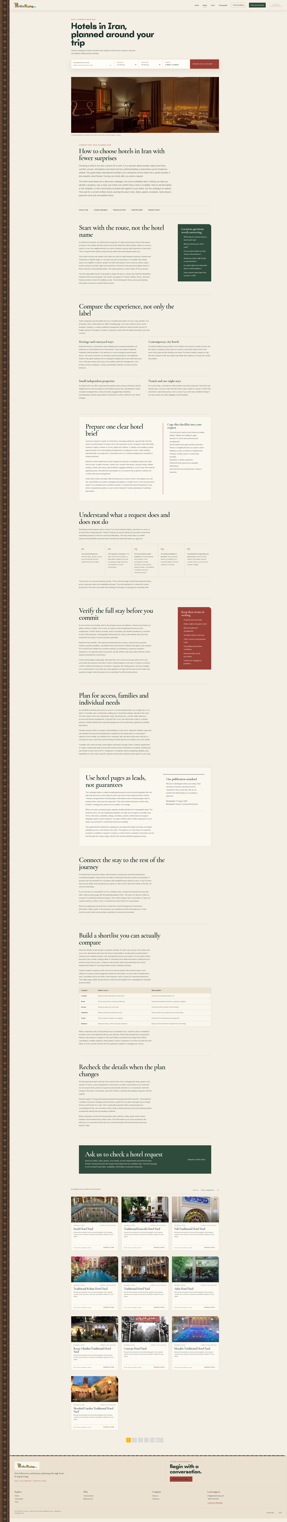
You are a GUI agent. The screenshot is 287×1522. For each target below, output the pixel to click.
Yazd (144, 277)
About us (155, 1496)
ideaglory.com (19, 1513)
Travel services (89, 1496)
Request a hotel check (196, 1159)
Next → (159, 1440)
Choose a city (83, 210)
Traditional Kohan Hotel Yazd (90, 1289)
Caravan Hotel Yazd (135, 1348)
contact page (104, 836)
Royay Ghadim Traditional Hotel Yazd (92, 1350)
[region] (145, 1007)
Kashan (82, 280)
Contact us (155, 1499)
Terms (280, 1512)
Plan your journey (257, 5)
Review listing (109, 1247)
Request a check (154, 210)
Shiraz (139, 277)
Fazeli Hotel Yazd (83, 1229)
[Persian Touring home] (25, 5)
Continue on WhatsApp (215, 1503)
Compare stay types (100, 210)
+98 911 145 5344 (213, 1499)
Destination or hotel (81, 62)
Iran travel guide (96, 277)
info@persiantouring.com (215, 1496)
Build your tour (88, 1499)
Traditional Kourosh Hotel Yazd (142, 1229)
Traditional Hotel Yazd (137, 1289)
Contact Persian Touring (181, 1479)
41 (152, 1440)
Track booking (238, 5)
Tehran (126, 277)
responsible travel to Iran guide (97, 274)
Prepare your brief (119, 210)
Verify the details (137, 210)
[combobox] (92, 65)
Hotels (205, 5)
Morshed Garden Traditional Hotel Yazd (93, 1410)
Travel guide (223, 5)
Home (197, 5)
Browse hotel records (204, 64)
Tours (213, 5)
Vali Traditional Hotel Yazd (189, 1229)
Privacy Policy (270, 1512)
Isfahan (133, 277)
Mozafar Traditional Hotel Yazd (192, 1348)
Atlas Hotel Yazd (183, 1289)
